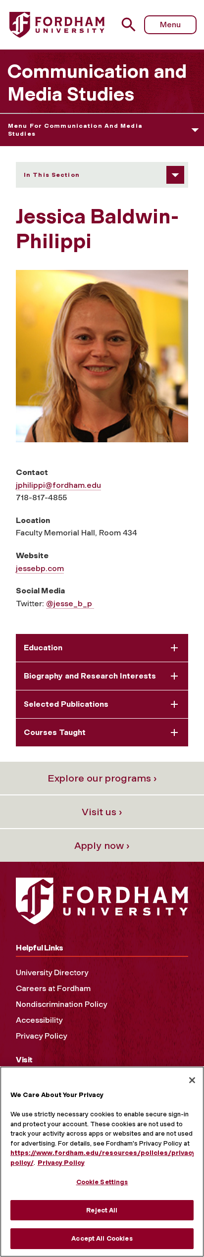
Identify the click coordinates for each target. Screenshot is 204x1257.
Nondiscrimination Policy (61, 1004)
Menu (170, 24)
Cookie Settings (102, 1182)
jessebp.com (40, 568)
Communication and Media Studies (97, 82)
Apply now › (102, 845)
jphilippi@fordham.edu (58, 485)
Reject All (101, 1210)
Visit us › (102, 812)
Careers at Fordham (53, 988)
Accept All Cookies (101, 1238)
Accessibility (39, 1020)
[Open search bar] (132, 24)
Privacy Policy (41, 1036)
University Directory (52, 972)
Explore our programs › (102, 778)
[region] (102, 1161)
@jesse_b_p (70, 603)
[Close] (192, 1080)
